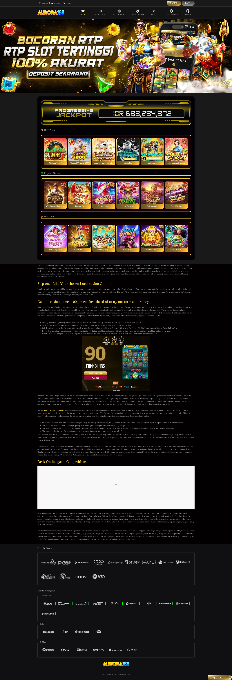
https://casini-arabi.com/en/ (54, 410)
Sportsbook (138, 14)
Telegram (57, 3)
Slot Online (100, 14)
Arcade (154, 14)
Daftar (174, 3)
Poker (188, 14)
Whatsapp (44, 3)
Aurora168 (110, 674)
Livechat (68, 3)
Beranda (83, 14)
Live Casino (119, 14)
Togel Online (172, 14)
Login (188, 3)
